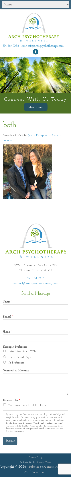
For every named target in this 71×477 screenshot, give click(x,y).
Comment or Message (16, 370)
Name (7, 301)
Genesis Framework (57, 466)
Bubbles (33, 466)
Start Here (35, 107)
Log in (44, 472)
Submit (10, 440)
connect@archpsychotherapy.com (42, 45)
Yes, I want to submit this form (27, 405)
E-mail (8, 316)
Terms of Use (11, 400)
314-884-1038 (11, 45)
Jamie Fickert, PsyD (19, 357)
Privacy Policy (35, 457)
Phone (7, 331)
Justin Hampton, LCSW (22, 351)
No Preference (16, 362)
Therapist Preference (16, 346)
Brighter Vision (44, 462)
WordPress (30, 472)
